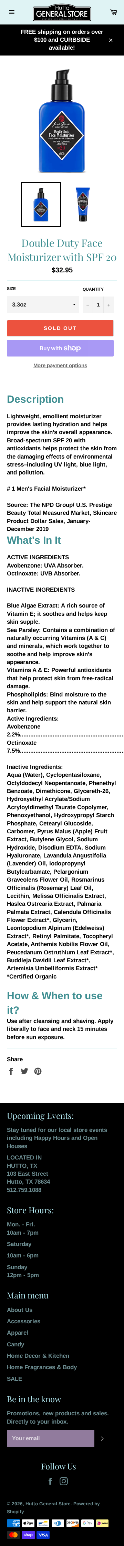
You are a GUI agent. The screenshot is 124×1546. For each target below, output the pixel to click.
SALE (14, 1379)
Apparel (17, 1332)
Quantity (93, 289)
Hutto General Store (48, 1503)
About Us (19, 1310)
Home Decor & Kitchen (38, 1356)
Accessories (23, 1321)
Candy (15, 1344)
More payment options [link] (60, 365)
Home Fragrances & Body (42, 1367)
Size (11, 288)
